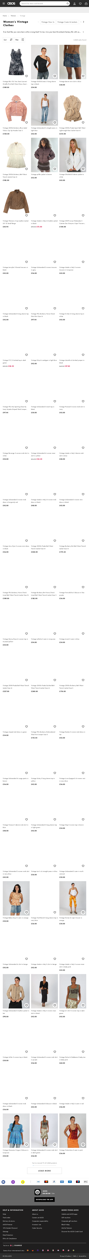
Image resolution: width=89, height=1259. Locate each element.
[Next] (83, 22)
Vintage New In (47, 22)
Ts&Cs (75, 1256)
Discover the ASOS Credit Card (72, 1231)
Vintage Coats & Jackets (67, 22)
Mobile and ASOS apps (69, 1214)
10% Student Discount (10, 1228)
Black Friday (66, 1224)
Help (4, 1214)
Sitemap (5, 1231)
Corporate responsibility (40, 1221)
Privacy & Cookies (65, 1256)
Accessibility (82, 1256)
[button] (28, 1250)
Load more (44, 1171)
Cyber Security (37, 1228)
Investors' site (36, 1224)
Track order (6, 1217)
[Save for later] (26, 76)
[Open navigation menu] (3, 3)
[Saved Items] (80, 3)
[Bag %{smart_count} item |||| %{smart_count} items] (86, 3)
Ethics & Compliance (10, 1238)
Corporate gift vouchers (69, 1221)
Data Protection (8, 1235)
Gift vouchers (66, 1217)
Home (5, 16)
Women (13, 16)
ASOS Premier (7, 1224)
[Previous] (38, 22)
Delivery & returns (9, 1221)
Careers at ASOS (38, 1217)
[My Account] (74, 3)
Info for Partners (67, 1228)
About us (35, 1214)
